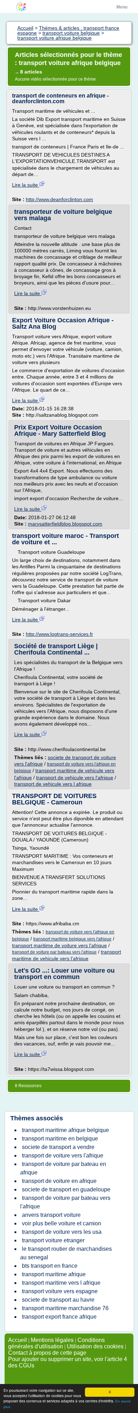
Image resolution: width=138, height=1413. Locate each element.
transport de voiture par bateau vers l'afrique (54, 952)
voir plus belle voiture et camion (61, 1223)
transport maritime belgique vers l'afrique (72, 939)
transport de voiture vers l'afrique (62, 1156)
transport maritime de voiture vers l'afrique (59, 945)
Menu (121, 7)
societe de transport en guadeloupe (66, 1189)
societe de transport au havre (58, 1300)
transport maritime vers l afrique (61, 1283)
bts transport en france (49, 1266)
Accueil (17, 1340)
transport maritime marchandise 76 (65, 1308)
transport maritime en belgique (60, 1139)
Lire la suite (25, 185)
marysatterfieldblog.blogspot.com (65, 524)
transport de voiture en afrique (59, 1181)
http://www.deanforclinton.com (59, 199)
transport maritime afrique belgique (65, 1130)
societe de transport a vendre (58, 1147)
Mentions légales (52, 1340)
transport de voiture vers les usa (62, 1232)
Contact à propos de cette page (47, 1353)
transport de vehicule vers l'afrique (74, 777)
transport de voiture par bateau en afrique (63, 1168)
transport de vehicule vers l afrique (53, 784)
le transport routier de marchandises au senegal (66, 1253)
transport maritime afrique (54, 1274)
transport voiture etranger (53, 1240)
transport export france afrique (59, 1317)
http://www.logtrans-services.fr (59, 634)
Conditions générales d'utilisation (56, 1343)
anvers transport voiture (51, 1215)
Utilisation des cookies (95, 1346)
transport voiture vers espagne (60, 1291)
